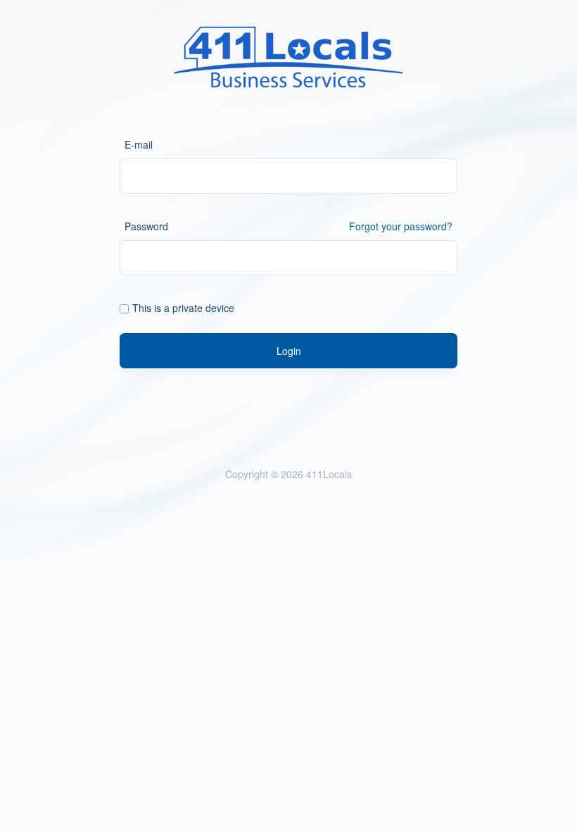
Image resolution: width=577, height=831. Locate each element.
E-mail (139, 144)
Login (289, 351)
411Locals (329, 474)
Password (146, 226)
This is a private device (183, 308)
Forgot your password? (400, 226)
